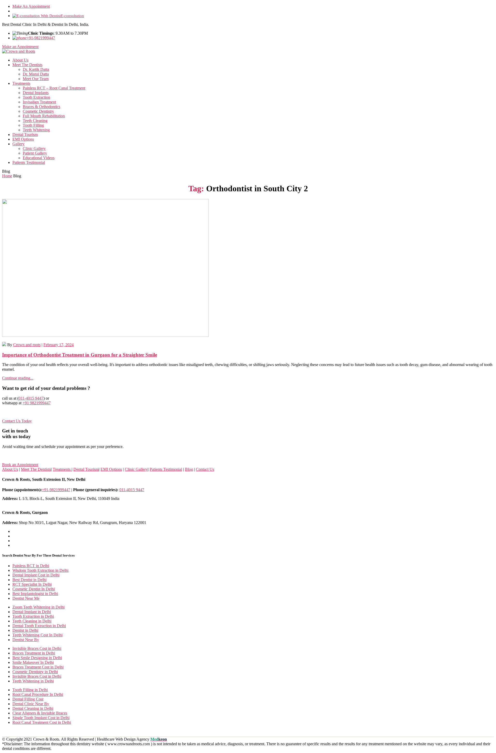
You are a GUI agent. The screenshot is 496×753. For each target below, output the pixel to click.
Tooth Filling (33, 125)
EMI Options (23, 139)
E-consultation (72, 16)
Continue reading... (17, 378)
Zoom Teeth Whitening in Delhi (38, 607)
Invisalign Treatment (39, 102)
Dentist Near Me (26, 598)
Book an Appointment (20, 464)
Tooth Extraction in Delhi (33, 616)
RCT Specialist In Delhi (32, 584)
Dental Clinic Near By (30, 704)
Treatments (21, 83)
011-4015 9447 (31, 398)
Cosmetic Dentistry (38, 111)
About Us (20, 60)
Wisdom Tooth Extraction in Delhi (40, 570)
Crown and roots (27, 345)
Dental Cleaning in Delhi (32, 708)
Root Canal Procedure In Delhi (37, 694)
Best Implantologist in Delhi (35, 593)
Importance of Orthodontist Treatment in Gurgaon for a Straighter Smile (79, 355)
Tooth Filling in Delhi (30, 690)
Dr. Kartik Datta (36, 69)
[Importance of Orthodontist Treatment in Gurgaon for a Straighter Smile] (248, 268)
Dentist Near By (25, 639)
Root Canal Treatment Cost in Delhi (41, 722)
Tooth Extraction (36, 97)
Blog (189, 469)
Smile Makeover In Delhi (33, 662)
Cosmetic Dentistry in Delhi (35, 672)
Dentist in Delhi (25, 630)
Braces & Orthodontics (41, 106)
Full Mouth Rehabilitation (44, 116)
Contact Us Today (17, 421)
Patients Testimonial (28, 162)
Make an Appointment (20, 46)
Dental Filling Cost (27, 699)
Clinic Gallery (34, 148)
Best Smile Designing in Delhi (37, 658)
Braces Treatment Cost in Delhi (38, 667)
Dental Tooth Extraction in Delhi (39, 625)
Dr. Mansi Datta (36, 74)
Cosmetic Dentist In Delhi (33, 589)
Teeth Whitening (36, 130)
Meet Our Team (36, 79)
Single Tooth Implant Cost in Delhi (40, 718)
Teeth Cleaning (35, 120)
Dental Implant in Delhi (31, 612)
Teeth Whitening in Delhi (33, 681)
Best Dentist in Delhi (29, 579)
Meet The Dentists (27, 65)
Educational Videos (39, 158)
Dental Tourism (25, 134)
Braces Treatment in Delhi (33, 653)
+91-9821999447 (41, 38)
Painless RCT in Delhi (30, 566)
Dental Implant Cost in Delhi (35, 575)
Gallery (18, 144)
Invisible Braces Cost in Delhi (36, 648)
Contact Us (205, 469)
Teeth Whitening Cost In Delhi (37, 635)
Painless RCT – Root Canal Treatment (54, 88)
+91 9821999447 (36, 403)
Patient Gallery (35, 153)
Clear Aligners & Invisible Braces (39, 713)
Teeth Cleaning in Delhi (31, 621)
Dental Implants (36, 92)
